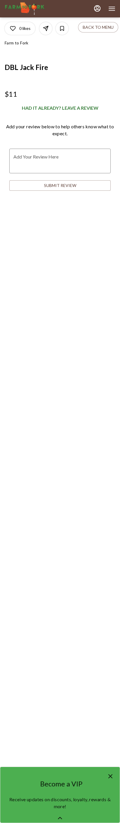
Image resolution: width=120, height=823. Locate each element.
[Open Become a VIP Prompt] (60, 818)
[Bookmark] (62, 28)
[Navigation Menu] (111, 9)
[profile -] (97, 8)
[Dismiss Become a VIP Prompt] (110, 776)
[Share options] (45, 28)
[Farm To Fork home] (31, 8)
